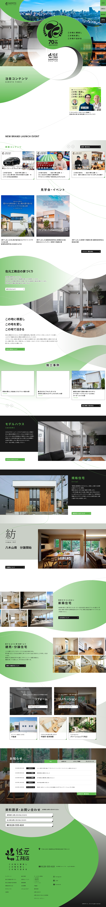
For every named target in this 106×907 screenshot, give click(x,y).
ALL (51, 761)
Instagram (58, 876)
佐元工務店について (11, 349)
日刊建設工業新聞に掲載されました (46, 777)
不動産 (35, 885)
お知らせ (63, 761)
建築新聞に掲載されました (43, 773)
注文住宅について (64, 618)
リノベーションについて (65, 707)
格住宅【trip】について (79, 513)
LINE (56, 880)
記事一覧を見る (85, 147)
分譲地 (7, 892)
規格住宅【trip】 (9, 885)
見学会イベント (103, 20)
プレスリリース (90, 761)
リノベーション (38, 882)
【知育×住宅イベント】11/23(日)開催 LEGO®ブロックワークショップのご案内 (56, 787)
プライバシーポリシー (39, 898)
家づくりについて (11, 289)
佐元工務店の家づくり (10, 879)
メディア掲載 (76, 761)
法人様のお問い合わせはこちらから (16, 820)
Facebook (58, 884)
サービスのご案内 (38, 876)
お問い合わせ (37, 892)
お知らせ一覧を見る (83, 794)
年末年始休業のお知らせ (43, 782)
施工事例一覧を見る (88, 405)
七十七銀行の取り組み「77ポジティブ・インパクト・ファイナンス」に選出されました (57, 768)
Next (72, 147)
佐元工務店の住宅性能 (11, 882)
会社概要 (23, 885)
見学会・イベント (25, 879)
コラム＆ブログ (25, 889)
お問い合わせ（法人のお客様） (41, 895)
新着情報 (23, 882)
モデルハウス (8, 889)
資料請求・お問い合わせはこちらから (17, 815)
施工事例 (23, 876)
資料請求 (36, 889)
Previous (68, 147)
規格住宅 (37, 879)
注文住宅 (5, 393)
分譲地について (10, 567)
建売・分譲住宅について (12, 666)
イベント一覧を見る (87, 251)
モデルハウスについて (12, 459)
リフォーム (37, 881)
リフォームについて (34, 707)
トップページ (8, 876)
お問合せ (103, 8)
